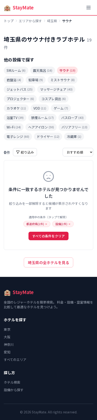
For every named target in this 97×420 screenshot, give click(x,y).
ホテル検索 (12, 382)
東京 (7, 329)
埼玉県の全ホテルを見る (48, 262)
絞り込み (27, 152)
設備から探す (14, 389)
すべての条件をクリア (48, 236)
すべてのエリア (15, 359)
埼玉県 (52, 20)
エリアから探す (30, 20)
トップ (9, 20)
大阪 (7, 336)
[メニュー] (88, 7)
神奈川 (9, 344)
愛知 (7, 352)
